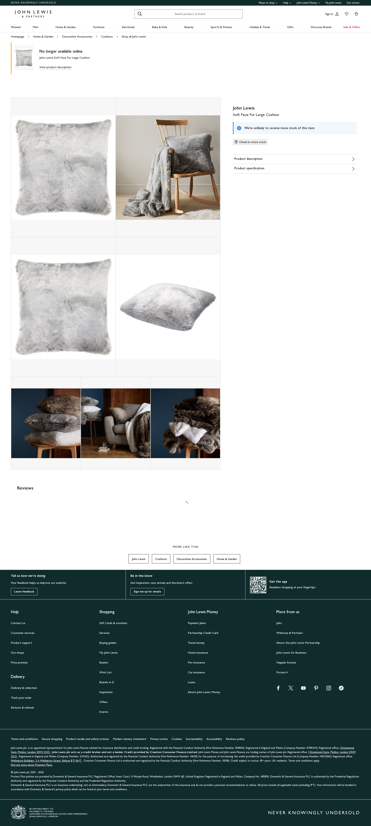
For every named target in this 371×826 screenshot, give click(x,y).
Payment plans (197, 623)
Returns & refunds (22, 707)
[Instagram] (328, 689)
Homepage (17, 36)
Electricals (128, 27)
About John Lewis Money (204, 692)
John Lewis (139, 559)
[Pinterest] (316, 689)
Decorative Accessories (77, 36)
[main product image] (27, 58)
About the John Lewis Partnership (298, 643)
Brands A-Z (106, 682)
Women (16, 27)
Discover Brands (321, 27)
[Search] (139, 14)
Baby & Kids (159, 27)
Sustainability (194, 739)
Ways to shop (267, 2)
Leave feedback (24, 591)
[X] (290, 689)
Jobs (279, 623)
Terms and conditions (24, 739)
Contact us (18, 623)
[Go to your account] (337, 14)
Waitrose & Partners (289, 633)
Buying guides (107, 643)
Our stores (353, 2)
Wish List (105, 672)
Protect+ (282, 672)
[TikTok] (341, 689)
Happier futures (286, 662)
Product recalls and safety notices (87, 739)
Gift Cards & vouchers (113, 623)
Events (103, 712)
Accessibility (214, 739)
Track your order (21, 697)
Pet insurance (196, 662)
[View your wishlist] (346, 14)
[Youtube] (303, 689)
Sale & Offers (351, 27)
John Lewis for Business (291, 652)
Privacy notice (159, 739)
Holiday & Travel (259, 27)
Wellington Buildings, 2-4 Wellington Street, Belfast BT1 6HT (46, 760)
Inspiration (106, 692)
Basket (103, 662)
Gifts (290, 27)
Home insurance (198, 652)
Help (285, 2)
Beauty (188, 27)
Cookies (177, 739)
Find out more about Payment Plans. (32, 765)
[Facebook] (278, 689)
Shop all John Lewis (134, 36)
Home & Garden (65, 27)
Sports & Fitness (221, 27)
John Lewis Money (307, 2)
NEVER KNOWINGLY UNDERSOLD (33, 2)
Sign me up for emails (147, 591)
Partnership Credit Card (203, 633)
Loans (191, 682)
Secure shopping (52, 739)
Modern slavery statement (129, 739)
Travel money (196, 643)
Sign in (329, 14)
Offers (103, 702)
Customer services (23, 633)
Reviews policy (235, 739)
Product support (21, 643)
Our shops (17, 652)
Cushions (107, 36)
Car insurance (196, 672)
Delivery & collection (24, 688)
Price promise (19, 662)
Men (35, 27)
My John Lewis (333, 2)
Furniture (99, 27)
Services (104, 633)
